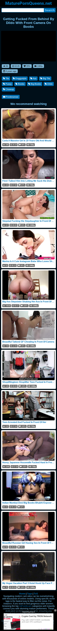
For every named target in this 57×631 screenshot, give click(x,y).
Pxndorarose (11, 97)
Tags (29, 593)
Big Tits (46, 78)
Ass (34, 78)
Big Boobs (35, 84)
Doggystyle (20, 78)
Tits (7, 78)
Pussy (8, 84)
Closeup (9, 89)
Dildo (50, 84)
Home (22, 593)
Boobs (20, 84)
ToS (36, 593)
